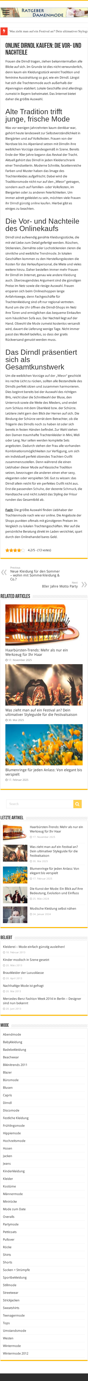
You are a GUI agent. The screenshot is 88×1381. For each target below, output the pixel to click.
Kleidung (69, 275)
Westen (8, 1338)
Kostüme (9, 1186)
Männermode (13, 1194)
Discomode (11, 1110)
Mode (36, 323)
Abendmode (12, 1034)
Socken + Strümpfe (16, 1270)
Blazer (7, 1072)
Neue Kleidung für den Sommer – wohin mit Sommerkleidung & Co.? (35, 573)
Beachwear (11, 1057)
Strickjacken (11, 1300)
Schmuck (69, 489)
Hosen (7, 1148)
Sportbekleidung (15, 1277)
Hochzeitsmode (14, 1141)
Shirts (7, 1255)
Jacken (7, 1156)
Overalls (8, 1217)
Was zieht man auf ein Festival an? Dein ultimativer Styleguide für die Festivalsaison (41, 712)
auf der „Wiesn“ (56, 376)
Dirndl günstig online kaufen (30, 203)
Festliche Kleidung (16, 1118)
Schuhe (38, 489)
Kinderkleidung (14, 1171)
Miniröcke (10, 1201)
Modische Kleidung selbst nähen (53, 908)
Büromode (11, 1080)
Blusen (8, 1087)
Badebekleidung (14, 1049)
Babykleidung (12, 1042)
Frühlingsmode (14, 1125)
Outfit (68, 456)
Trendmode (48, 253)
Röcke (7, 1247)
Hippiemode (12, 1133)
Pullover (8, 1239)
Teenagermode (14, 1315)
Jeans (7, 1163)
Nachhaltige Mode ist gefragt (23, 986)
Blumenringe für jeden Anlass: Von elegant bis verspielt (46, 31)
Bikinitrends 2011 (15, 1065)
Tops (6, 1323)
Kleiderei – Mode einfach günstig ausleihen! (34, 947)
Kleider (8, 1179)
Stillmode (9, 1285)
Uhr (27, 307)
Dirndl (7, 1103)
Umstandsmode (14, 1330)
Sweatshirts (11, 1308)
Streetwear (10, 1293)
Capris (7, 1095)
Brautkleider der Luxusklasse (23, 973)
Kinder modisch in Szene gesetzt (26, 960)
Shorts (7, 1262)
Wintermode (12, 1346)
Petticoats (10, 1232)
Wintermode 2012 (15, 1353)
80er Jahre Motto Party (60, 584)
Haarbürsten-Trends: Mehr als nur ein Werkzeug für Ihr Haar (36, 652)
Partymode (11, 1224)
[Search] (77, 804)
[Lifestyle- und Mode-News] (44, 11)
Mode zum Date (14, 1209)
